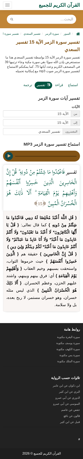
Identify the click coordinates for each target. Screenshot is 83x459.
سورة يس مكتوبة (69, 355)
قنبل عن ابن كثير (70, 422)
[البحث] (12, 19)
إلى (75, 122)
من (75, 113)
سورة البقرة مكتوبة (68, 337)
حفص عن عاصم (70, 410)
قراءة (59, 85)
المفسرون (71, 131)
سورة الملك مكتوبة (68, 361)
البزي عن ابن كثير (69, 392)
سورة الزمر (52, 33)
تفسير (41, 85)
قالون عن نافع (72, 416)
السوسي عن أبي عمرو (66, 404)
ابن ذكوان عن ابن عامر (66, 386)
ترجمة (27, 85)
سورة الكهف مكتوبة (68, 349)
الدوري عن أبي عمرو (67, 398)
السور (67, 33)
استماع (73, 85)
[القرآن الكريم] (77, 33)
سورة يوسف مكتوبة (68, 343)
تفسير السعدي (32, 33)
